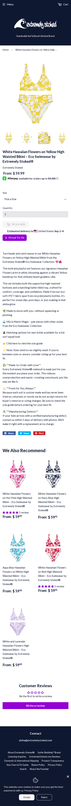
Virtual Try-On (16, 237)
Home (6, 49)
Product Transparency (53, 760)
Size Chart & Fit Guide (17, 764)
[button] (11, 512)
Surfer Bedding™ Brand (49, 752)
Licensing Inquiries (17, 756)
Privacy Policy (55, 764)
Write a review (35, 705)
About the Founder (39, 769)
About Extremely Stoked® (21, 752)
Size (5, 192)
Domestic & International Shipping (21, 760)
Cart (65, 4)
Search (23, 769)
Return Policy (38, 764)
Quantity (7, 207)
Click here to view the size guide (24, 343)
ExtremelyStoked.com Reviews (44, 756)
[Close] (68, 776)
